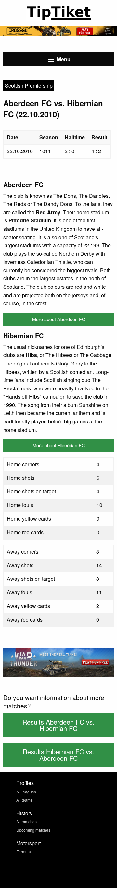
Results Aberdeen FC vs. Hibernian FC (58, 725)
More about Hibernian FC (58, 445)
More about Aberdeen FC (58, 319)
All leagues (26, 791)
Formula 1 (25, 851)
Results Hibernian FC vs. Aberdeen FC (58, 755)
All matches (26, 821)
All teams (24, 800)
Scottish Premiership (29, 85)
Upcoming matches (33, 830)
